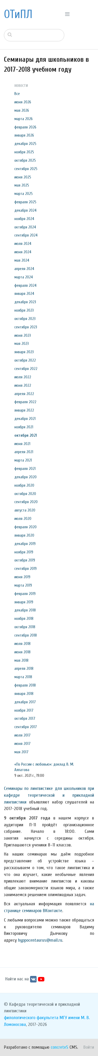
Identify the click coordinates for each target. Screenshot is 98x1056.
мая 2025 (21, 185)
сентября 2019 (25, 568)
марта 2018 (23, 677)
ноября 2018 (23, 618)
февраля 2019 (25, 593)
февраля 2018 (25, 685)
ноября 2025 (24, 152)
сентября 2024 (26, 235)
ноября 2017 (23, 710)
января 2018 (23, 693)
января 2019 (23, 602)
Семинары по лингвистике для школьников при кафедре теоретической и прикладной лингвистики (49, 795)
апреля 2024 (24, 268)
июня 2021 (22, 443)
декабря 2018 (25, 610)
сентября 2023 (25, 327)
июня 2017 (22, 743)
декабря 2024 (25, 210)
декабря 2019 (25, 543)
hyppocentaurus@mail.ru (40, 940)
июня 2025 (22, 177)
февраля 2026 (25, 127)
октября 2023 (25, 318)
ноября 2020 (24, 485)
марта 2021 (23, 460)
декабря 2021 (25, 418)
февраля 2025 (25, 202)
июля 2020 (22, 518)
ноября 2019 (23, 552)
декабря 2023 (25, 302)
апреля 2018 (23, 668)
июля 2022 (22, 377)
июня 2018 (22, 652)
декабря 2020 (25, 477)
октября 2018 (24, 627)
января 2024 (24, 293)
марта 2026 (23, 118)
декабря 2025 (25, 143)
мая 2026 (21, 110)
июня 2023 (22, 335)
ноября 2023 (24, 310)
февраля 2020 (25, 527)
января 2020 (24, 535)
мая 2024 (21, 260)
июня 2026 (22, 102)
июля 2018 (22, 643)
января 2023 (24, 352)
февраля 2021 (25, 468)
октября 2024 (25, 227)
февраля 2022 (25, 402)
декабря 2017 (25, 702)
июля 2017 (22, 735)
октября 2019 (24, 560)
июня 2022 (22, 385)
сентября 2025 (25, 168)
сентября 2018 (25, 635)
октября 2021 (25, 435)
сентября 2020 (26, 501)
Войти (88, 1047)
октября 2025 (25, 160)
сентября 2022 (25, 368)
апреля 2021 (23, 452)
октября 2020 (25, 493)
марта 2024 (23, 277)
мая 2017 (21, 752)
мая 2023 (21, 343)
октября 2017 (24, 718)
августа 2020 (24, 510)
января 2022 (24, 410)
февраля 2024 (25, 285)
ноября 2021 (23, 427)
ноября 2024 (24, 218)
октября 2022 (25, 360)
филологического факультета (31, 1017)
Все (17, 93)
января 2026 (24, 135)
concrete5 (59, 1047)
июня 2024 (22, 252)
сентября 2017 (25, 726)
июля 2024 (22, 243)
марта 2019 (23, 585)
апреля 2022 (24, 393)
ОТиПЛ (18, 14)
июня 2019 (22, 577)
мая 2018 (21, 660)
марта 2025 (23, 193)
